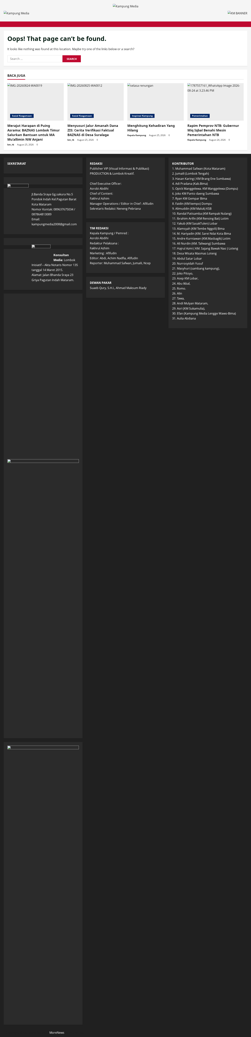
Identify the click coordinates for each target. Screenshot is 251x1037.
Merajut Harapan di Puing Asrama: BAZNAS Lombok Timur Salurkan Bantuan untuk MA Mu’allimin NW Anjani (33, 132)
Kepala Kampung (136, 135)
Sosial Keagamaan (22, 115)
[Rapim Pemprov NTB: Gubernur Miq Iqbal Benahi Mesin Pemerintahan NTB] (215, 102)
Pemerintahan (200, 115)
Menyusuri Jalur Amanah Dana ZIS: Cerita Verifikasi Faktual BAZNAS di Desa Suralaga (92, 130)
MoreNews (56, 1033)
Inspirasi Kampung (142, 115)
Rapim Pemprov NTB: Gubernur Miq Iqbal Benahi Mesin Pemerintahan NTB (213, 130)
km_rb (10, 144)
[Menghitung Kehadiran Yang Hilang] (155, 102)
